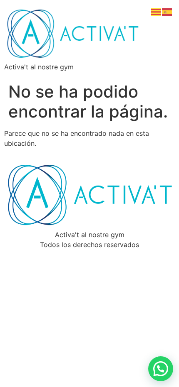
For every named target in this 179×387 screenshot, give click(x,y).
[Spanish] (167, 11)
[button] (160, 368)
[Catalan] (156, 11)
